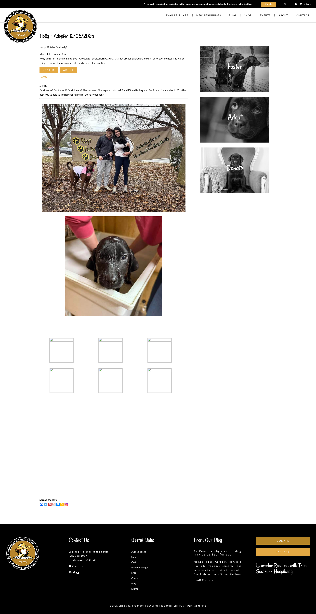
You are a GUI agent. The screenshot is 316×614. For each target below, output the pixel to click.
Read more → (204, 579)
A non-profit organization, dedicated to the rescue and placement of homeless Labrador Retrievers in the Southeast (198, 4)
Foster (48, 70)
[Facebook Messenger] (58, 504)
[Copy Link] (62, 504)
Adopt (68, 70)
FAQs (134, 572)
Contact (135, 578)
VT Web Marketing (194, 606)
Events (134, 588)
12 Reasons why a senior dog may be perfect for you (217, 552)
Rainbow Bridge (139, 567)
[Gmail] (54, 504)
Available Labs (138, 551)
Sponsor (283, 552)
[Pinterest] (50, 504)
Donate (268, 4)
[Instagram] (66, 504)
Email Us (76, 566)
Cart (133, 562)
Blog (133, 583)
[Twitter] (45, 504)
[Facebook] (41, 504)
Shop (133, 557)
